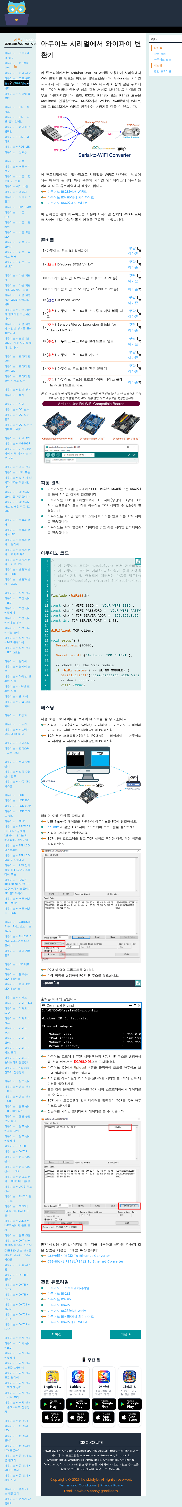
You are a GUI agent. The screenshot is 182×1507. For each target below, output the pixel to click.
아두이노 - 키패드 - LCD (17, 1010)
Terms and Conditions (78, 1485)
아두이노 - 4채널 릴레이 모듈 (17, 688)
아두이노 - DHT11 (15, 1146)
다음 (125, 1334)
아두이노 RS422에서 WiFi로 (67, 203)
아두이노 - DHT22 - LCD (17, 1326)
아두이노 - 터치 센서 (17, 1338)
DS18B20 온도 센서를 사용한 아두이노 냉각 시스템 (17, 1255)
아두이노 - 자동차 (15, 715)
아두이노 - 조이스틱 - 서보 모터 (17, 750)
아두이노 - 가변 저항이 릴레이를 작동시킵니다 (17, 314)
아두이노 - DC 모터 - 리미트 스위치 (18, 427)
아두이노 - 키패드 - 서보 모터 (17, 1050)
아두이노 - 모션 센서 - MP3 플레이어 (17, 640)
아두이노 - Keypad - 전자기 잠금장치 (18, 1070)
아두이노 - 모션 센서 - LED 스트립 (17, 650)
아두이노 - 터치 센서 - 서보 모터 (17, 1395)
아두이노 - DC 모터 (16, 409)
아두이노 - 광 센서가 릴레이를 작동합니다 (17, 494)
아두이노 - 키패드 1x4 (18, 1003)
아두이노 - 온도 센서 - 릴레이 (17, 1138)
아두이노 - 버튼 (14, 161)
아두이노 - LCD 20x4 (18, 806)
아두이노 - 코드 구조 (17, 78)
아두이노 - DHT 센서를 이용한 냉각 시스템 (18, 1243)
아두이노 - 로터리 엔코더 (17, 358)
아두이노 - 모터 (14, 404)
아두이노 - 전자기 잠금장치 (17, 1501)
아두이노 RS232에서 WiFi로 (67, 191)
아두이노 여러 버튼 (16, 186)
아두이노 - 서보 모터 (17, 438)
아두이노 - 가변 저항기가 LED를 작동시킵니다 (17, 299)
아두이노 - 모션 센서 (17, 593)
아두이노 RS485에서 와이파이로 (70, 197)
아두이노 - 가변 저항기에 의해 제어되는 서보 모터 (18, 453)
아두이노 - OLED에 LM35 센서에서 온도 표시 (16, 1210)
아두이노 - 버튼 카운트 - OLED (17, 901)
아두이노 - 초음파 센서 (17, 522)
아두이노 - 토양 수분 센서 (17, 764)
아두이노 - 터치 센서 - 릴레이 (17, 1355)
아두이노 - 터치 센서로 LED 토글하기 (17, 1365)
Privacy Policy (112, 1485)
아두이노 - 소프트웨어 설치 (17, 55)
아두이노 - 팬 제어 (16, 696)
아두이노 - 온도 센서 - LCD (17, 1089)
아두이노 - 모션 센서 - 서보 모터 (17, 630)
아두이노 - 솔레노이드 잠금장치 (17, 1491)
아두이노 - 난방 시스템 (17, 1267)
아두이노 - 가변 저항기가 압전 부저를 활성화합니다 (18, 328)
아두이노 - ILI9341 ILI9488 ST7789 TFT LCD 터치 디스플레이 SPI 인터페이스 (17, 886)
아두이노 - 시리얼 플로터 (17, 96)
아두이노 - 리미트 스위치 (17, 199)
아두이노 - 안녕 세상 (17, 73)
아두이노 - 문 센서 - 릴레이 (17, 1438)
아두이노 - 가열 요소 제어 (17, 704)
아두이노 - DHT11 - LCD (16, 1297)
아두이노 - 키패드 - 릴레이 (17, 1040)
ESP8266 (40, 39)
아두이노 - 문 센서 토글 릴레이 (18, 1458)
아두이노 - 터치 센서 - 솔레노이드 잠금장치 (17, 1407)
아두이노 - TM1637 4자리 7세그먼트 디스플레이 (17, 940)
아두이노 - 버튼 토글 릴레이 (17, 244)
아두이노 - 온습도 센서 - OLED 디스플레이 (18, 1179)
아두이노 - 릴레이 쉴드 (17, 669)
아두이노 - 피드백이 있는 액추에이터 (17, 732)
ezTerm (53, 827)
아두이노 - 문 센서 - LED (17, 1428)
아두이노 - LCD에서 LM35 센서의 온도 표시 (17, 1225)
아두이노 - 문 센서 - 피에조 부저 (17, 1468)
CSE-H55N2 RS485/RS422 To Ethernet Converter (85, 1261)
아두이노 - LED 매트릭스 (17, 966)
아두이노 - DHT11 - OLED (16, 1287)
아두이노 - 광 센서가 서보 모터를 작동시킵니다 (17, 506)
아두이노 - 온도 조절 (17, 1235)
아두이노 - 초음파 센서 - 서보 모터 (17, 562)
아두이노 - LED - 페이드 (17, 139)
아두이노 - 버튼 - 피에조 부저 (17, 254)
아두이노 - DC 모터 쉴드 (16, 417)
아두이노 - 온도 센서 (17, 1081)
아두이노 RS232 (58, 1293)
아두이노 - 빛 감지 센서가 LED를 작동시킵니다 (18, 482)
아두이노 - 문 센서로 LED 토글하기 (17, 1448)
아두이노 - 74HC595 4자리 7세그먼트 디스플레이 (18, 926)
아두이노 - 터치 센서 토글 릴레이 (17, 1375)
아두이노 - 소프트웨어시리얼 (68, 1288)
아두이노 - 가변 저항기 (17, 277)
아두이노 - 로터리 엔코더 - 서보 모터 (17, 378)
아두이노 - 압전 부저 (17, 389)
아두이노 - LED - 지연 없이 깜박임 (17, 119)
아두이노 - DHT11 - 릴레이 (16, 1277)
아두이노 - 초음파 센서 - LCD (17, 571)
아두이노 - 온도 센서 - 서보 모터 (17, 1128)
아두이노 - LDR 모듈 (17, 472)
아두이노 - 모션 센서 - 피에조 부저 (17, 620)
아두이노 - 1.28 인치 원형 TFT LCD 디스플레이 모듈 (17, 869)
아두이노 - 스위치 (15, 192)
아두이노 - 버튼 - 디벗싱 (17, 169)
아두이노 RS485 (59, 1299)
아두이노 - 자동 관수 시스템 (17, 784)
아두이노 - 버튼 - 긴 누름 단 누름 (17, 178)
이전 (57, 1334)
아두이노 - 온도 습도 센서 (17, 1159)
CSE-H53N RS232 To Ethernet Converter (78, 1255)
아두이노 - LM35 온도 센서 (18, 1189)
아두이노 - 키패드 (15, 997)
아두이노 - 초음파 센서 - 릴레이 (17, 542)
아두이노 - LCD (14, 795)
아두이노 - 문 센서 (16, 1420)
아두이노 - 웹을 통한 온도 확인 (17, 1118)
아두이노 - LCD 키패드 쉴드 (17, 813)
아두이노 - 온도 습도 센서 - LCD (17, 1169)
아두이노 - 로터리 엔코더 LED (17, 368)
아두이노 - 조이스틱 (17, 743)
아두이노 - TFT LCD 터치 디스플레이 (17, 857)
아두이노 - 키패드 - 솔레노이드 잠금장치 (17, 1060)
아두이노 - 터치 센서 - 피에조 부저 (17, 1385)
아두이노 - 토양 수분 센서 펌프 (17, 774)
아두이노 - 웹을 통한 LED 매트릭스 (17, 986)
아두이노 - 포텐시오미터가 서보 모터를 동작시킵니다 (18, 342)
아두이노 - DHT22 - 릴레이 (17, 1307)
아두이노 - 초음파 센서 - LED (17, 532)
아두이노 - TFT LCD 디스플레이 (17, 848)
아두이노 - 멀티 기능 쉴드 (17, 953)
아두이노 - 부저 (14, 395)
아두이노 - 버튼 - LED (15, 214)
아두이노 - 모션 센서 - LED (17, 600)
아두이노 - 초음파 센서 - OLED (17, 581)
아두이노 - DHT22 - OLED (17, 1317)
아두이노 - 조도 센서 (17, 467)
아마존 (133, 253)
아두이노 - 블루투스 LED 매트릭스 (17, 976)
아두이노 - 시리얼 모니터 (17, 86)
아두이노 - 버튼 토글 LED (17, 234)
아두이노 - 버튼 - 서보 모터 (17, 264)
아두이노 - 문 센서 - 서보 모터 (17, 1478)
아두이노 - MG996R (17, 443)
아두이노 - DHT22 (15, 1151)
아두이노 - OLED (14, 821)
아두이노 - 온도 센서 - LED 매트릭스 (17, 1108)
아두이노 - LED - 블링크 (17, 109)
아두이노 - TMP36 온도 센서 (17, 1198)
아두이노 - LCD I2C (17, 800)
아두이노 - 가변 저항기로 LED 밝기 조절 (17, 287)
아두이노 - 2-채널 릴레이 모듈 (17, 679)
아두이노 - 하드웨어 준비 (17, 65)
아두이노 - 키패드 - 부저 (17, 1030)
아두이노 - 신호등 (15, 152)
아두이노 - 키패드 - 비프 (17, 1020)
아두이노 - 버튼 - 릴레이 (17, 224)
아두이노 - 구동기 (15, 724)
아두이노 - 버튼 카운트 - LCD (17, 911)
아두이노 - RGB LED (17, 146)
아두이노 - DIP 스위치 (18, 207)
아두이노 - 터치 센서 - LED (17, 1345)
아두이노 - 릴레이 (15, 661)
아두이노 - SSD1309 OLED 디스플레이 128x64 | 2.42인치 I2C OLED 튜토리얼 (17, 833)
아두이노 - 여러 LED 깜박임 (17, 129)
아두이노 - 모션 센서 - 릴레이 (17, 610)
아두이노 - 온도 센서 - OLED (17, 1099)
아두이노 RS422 (59, 1305)
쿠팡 (132, 248)
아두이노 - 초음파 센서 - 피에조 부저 (17, 552)
